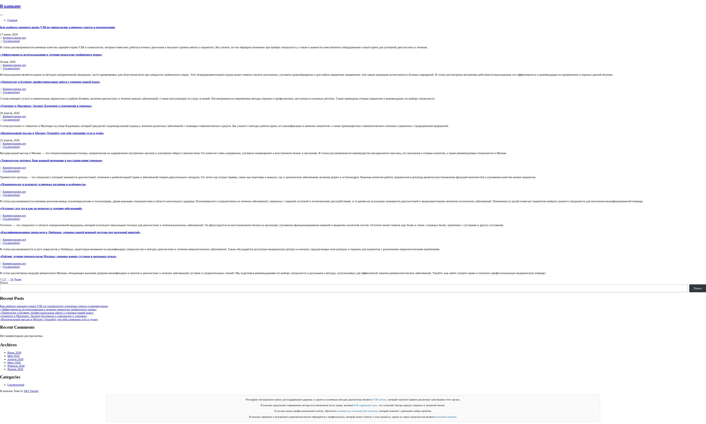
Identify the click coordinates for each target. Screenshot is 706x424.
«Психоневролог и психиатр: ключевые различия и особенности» (43, 184)
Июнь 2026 (14, 352)
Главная (12, 20)
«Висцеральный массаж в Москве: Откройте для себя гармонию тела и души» (52, 133)
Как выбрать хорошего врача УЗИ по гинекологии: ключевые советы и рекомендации (57, 27)
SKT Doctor (31, 391)
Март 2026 (14, 362)
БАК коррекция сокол (365, 405)
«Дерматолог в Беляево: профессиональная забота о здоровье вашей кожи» (50, 81)
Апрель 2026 (15, 359)
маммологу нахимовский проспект (358, 411)
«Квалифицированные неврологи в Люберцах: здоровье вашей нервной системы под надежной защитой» (70, 232)
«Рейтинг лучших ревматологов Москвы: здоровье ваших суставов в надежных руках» (58, 256)
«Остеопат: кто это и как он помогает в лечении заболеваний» (41, 208)
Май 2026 (13, 355)
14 (11, 279)
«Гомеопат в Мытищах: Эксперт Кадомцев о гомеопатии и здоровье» (46, 105)
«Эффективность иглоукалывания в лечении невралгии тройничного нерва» (51, 54)
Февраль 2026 (16, 365)
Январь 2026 (15, 369)
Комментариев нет (14, 37)
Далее (17, 279)
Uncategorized (11, 41)
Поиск (4, 282)
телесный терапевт (446, 417)
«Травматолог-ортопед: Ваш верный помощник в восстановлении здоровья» (51, 160)
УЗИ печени (380, 399)
